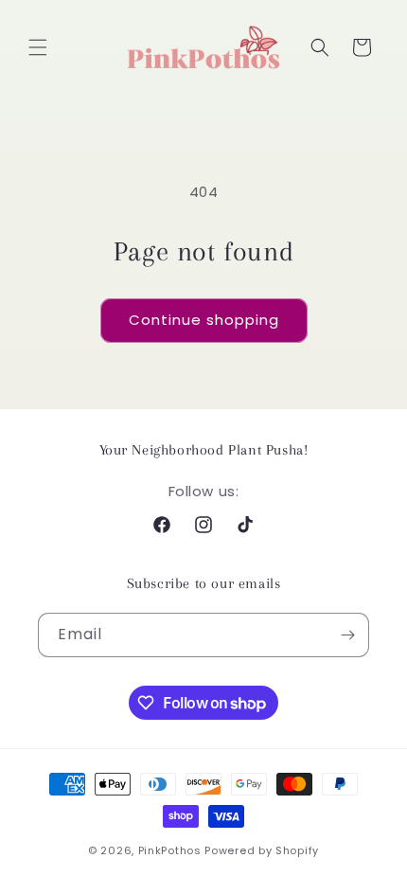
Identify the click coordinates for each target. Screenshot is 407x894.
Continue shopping (204, 320)
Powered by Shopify (261, 850)
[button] (38, 47)
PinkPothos (170, 850)
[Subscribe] (347, 635)
